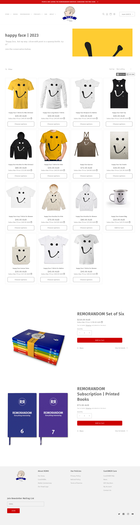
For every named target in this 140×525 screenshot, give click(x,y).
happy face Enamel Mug (119, 216)
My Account (107, 486)
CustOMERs (42, 479)
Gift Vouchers (108, 483)
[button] (8, 14)
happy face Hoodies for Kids (53, 216)
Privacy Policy (76, 476)
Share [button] (82, 348)
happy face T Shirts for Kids (53, 164)
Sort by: (111, 69)
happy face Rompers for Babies (86, 112)
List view (131, 74)
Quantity (80, 329)
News (105, 479)
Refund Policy (76, 479)
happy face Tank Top (119, 112)
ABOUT (52, 14)
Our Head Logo (43, 486)
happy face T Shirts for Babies (54, 268)
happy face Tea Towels (119, 164)
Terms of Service (76, 483)
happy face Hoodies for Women (86, 216)
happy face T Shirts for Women (86, 268)
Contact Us (107, 490)
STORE (7, 14)
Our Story (41, 476)
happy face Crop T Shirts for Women (21, 216)
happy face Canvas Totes (21, 268)
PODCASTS (37, 14)
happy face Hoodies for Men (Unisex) (21, 164)
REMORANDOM (25, 14)
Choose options (21, 124)
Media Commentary (45, 483)
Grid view (122, 74)
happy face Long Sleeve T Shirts (53, 112)
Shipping (88, 325)
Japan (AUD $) (126, 14)
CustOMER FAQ (108, 476)
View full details (120, 348)
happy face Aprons (86, 164)
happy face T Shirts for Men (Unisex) (21, 112)
